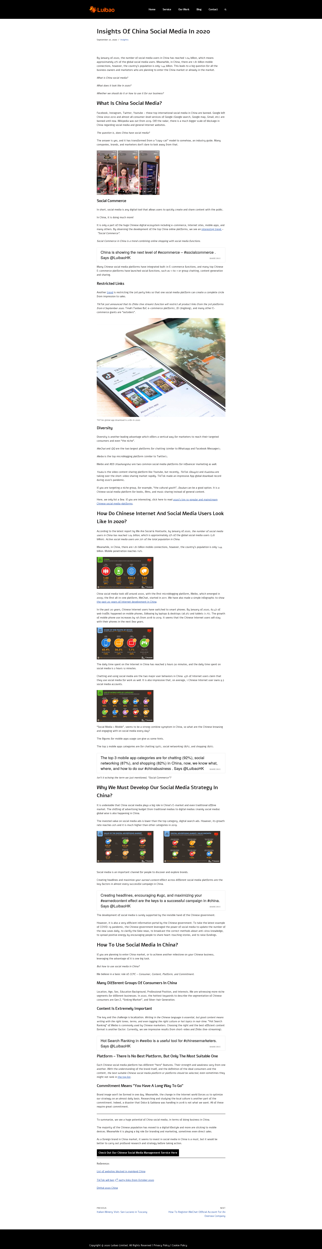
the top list (124, 1077)
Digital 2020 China (107, 1188)
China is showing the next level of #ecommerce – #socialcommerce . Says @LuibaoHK (158, 254)
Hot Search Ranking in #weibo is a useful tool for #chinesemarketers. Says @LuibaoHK (159, 1043)
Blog (198, 9)
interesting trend (212, 229)
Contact (213, 9)
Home (152, 9)
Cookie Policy (179, 1245)
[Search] (225, 9)
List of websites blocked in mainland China (121, 1171)
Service (167, 9)
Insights (124, 39)
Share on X (215, 258)
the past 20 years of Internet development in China (126, 602)
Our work (183, 9)
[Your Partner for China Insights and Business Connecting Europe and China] (101, 9)
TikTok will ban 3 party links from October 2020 (125, 1180)
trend (110, 292)
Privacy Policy (162, 1245)
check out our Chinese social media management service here (138, 1152)
